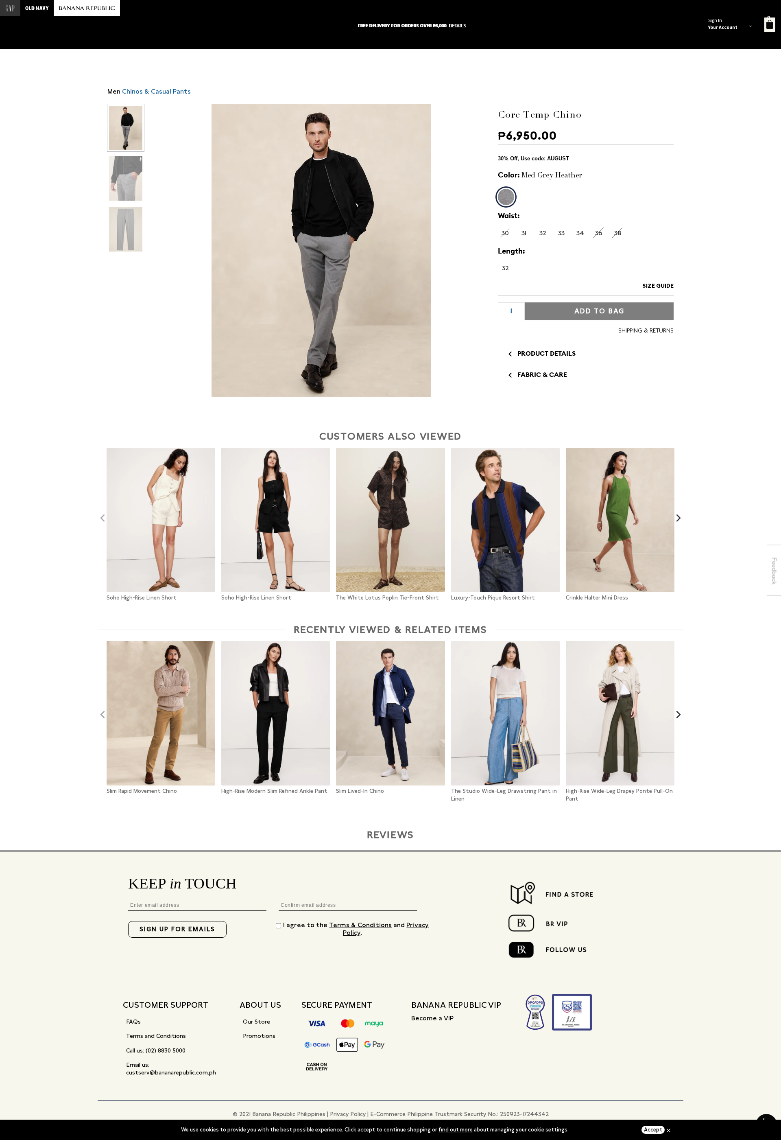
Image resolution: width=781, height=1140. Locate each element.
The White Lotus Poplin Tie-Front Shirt (387, 598)
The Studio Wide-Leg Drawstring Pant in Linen (504, 795)
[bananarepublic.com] (87, 8)
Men (113, 91)
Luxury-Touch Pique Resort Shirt (493, 598)
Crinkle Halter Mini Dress (597, 598)
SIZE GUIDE (658, 285)
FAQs (133, 1021)
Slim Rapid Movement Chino (142, 791)
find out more (455, 1130)
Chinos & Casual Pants (156, 91)
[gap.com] (10, 8)
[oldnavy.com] (37, 8)
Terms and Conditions (156, 1036)
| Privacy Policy (346, 1114)
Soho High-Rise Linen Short (142, 598)
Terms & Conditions (360, 925)
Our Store (256, 1021)
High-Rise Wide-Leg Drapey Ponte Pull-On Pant (619, 795)
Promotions (259, 1036)
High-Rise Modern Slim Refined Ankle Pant (274, 791)
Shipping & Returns (646, 330)
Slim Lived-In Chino (360, 791)
